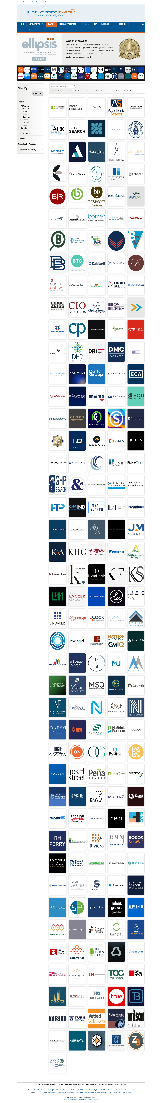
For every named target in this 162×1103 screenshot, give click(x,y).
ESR (95, 24)
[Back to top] (159, 1100)
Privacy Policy (83, 1099)
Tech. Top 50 (71, 1090)
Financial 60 (63, 1090)
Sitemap (90, 1099)
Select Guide (25, 29)
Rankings (105, 24)
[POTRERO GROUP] (136, 774)
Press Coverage (37, 2)
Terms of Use (73, 1099)
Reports (83, 24)
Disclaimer (96, 1099)
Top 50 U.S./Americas (40, 1090)
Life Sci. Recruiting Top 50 (110, 1090)
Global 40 (55, 1090)
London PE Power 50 (81, 1090)
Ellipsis (51, 24)
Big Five (49, 1090)
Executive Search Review (103, 1084)
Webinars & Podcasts (83, 1084)
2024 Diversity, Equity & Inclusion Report (120, 1092)
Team (46, 2)
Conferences (120, 24)
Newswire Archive (36, 24)
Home (18, 2)
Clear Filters (37, 93)
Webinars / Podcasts (67, 24)
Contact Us (26, 2)
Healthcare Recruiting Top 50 (126, 1090)
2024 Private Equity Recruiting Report (46, 1092)
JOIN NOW (39, 59)
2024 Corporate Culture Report (66, 1092)
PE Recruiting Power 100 (95, 1090)
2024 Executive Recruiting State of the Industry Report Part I (92, 1092)
